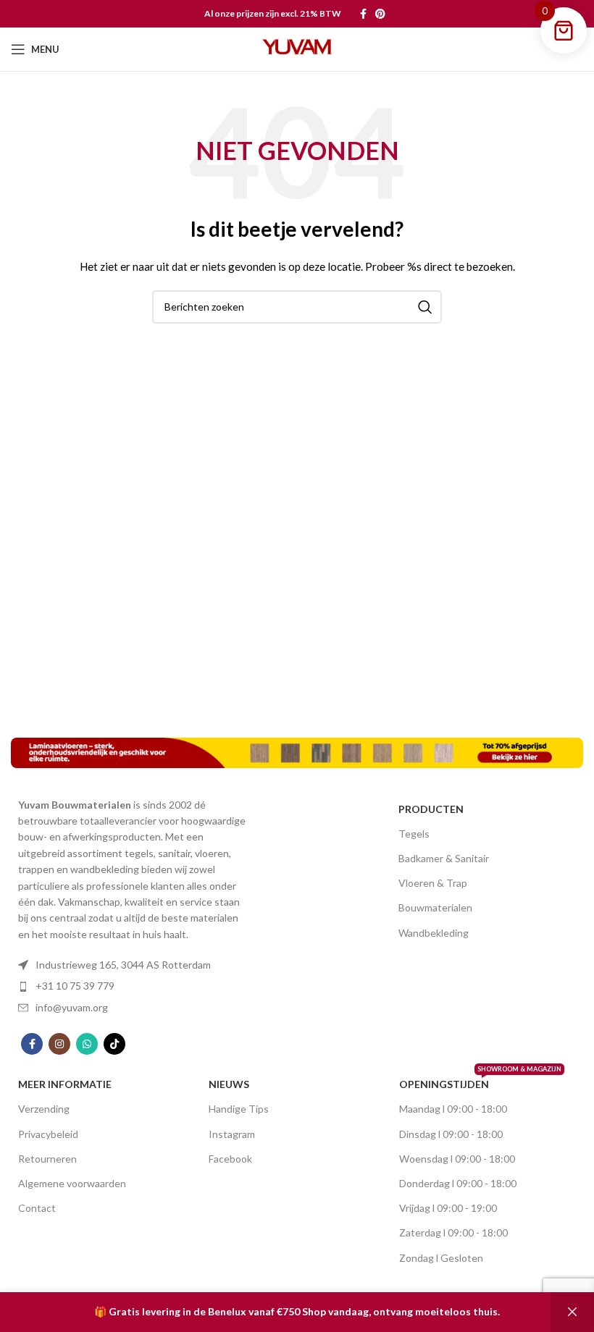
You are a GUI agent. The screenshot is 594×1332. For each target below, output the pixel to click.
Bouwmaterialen (435, 907)
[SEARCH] (425, 307)
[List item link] (132, 965)
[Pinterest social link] (380, 13)
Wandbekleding (433, 933)
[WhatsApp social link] (87, 1044)
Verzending (44, 1109)
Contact (37, 1208)
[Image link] (297, 751)
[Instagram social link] (59, 1044)
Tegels (414, 833)
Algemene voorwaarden (72, 1183)
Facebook (230, 1158)
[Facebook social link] (363, 13)
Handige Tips (239, 1109)
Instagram (232, 1134)
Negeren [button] (572, 1312)
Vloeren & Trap (432, 883)
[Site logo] (297, 48)
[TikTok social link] (114, 1044)
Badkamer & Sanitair (443, 858)
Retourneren (47, 1158)
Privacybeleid (48, 1134)
